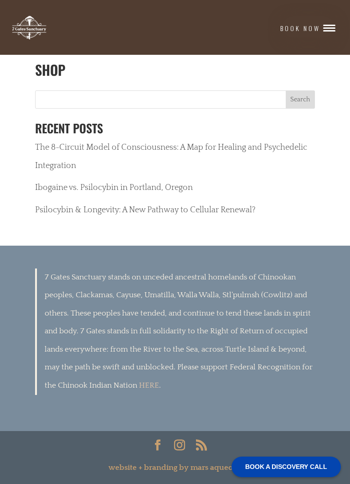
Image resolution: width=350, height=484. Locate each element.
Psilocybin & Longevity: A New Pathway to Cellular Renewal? (145, 210)
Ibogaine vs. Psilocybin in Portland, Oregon (114, 187)
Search (300, 99)
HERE (149, 385)
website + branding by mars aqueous (174, 467)
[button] (308, 26)
